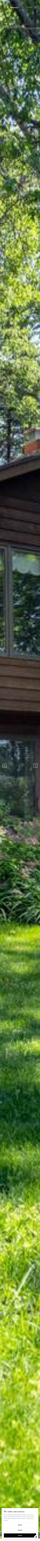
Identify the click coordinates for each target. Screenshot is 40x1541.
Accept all (20, 1535)
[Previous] (4, 766)
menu (30, 7)
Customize (20, 1530)
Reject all (20, 1525)
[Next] (36, 766)
